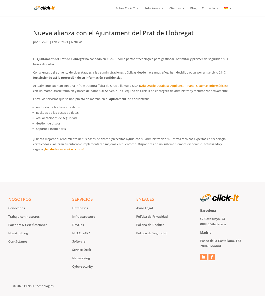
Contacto (208, 8)
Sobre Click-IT (125, 8)
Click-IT (44, 42)
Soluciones (152, 8)
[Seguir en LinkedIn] (203, 257)
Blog (193, 8)
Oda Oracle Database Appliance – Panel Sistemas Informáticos (183, 86)
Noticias (76, 42)
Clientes (175, 8)
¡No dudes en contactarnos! (64, 149)
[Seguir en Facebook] (211, 257)
